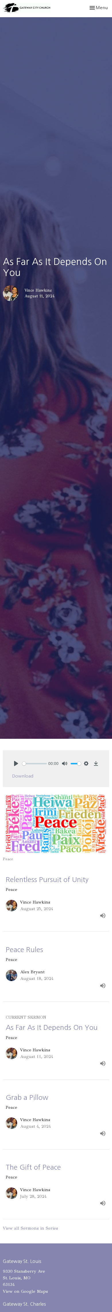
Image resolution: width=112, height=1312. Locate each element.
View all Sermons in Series (30, 1228)
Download (22, 776)
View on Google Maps (25, 1291)
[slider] (34, 763)
